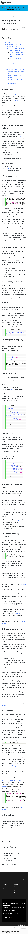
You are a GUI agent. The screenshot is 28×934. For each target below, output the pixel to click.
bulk (5, 654)
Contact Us (7, 917)
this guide (15, 766)
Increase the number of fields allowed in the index (17, 55)
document (19, 139)
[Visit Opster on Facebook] (2, 925)
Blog (15, 888)
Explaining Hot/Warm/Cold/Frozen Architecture (12, 848)
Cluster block (11, 83)
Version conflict (12, 46)
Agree (23, 930)
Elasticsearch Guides (7, 16)
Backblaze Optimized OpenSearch (11, 859)
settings (21, 137)
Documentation (17, 886)
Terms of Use (7, 932)
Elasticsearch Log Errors (18, 895)
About (3, 886)
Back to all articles (8, 864)
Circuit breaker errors (14, 75)
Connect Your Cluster (13, 9)
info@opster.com (5, 890)
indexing (13, 94)
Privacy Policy (15, 931)
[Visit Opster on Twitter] (8, 925)
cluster (16, 100)
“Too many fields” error (14, 50)
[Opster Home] (6, 2)
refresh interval (18, 613)
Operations (15, 16)
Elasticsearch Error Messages (17, 893)
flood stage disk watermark (11, 780)
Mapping (7, 168)
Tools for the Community (19, 879)
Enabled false (14, 67)
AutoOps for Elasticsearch (7, 879)
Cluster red (10, 77)
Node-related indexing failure (14, 69)
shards (23, 584)
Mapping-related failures (15, 48)
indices (4, 787)
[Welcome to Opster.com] (22, 925)
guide (4, 705)
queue (20, 520)
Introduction (8, 42)
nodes (11, 580)
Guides (15, 890)
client (13, 390)
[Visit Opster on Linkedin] (5, 925)
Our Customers (5, 888)
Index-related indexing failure (14, 44)
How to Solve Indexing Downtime (11, 854)
